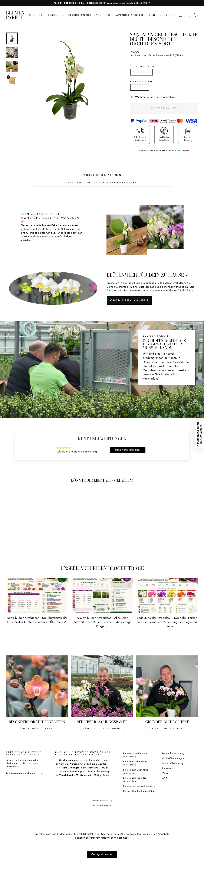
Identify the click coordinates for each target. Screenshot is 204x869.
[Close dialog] (156, 401)
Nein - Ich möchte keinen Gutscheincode (121, 460)
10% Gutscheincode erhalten (121, 444)
